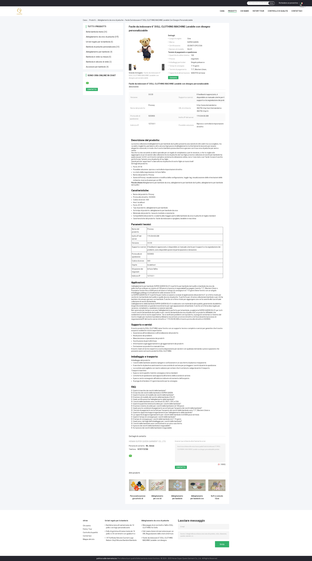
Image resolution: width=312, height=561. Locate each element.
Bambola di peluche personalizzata (101, 47)
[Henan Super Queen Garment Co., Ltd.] (19, 11)
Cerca (271, 3)
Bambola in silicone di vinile (97, 62)
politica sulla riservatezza (107, 558)
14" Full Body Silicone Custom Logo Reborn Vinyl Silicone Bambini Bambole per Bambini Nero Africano (121, 539)
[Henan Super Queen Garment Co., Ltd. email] (89, 83)
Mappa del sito (88, 539)
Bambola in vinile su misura (97, 57)
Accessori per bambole (96, 67)
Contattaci (296, 11)
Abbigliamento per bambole (98, 52)
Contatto (173, 78)
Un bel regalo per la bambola (98, 42)
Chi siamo (244, 11)
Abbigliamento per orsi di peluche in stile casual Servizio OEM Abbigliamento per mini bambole (157, 497)
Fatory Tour (258, 11)
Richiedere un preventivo (288, 3)
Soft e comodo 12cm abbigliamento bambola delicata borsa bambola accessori (217, 497)
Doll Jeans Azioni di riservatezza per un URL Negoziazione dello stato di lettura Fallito (158, 532)
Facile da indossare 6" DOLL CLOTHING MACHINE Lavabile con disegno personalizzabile (145, 75)
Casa (222, 11)
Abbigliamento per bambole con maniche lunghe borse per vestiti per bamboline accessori (197, 497)
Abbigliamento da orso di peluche (110, 20)
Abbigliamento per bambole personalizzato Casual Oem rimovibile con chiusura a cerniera (177, 497)
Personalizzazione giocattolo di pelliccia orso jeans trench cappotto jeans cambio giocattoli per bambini (137, 497)
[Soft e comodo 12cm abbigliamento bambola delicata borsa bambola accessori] (216, 485)
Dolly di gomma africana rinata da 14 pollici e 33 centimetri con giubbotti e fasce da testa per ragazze (120, 532)
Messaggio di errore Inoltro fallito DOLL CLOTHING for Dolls (158, 526)
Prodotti (232, 11)
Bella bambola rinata (94, 32)
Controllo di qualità (278, 11)
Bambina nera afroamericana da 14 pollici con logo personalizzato (120, 526)
